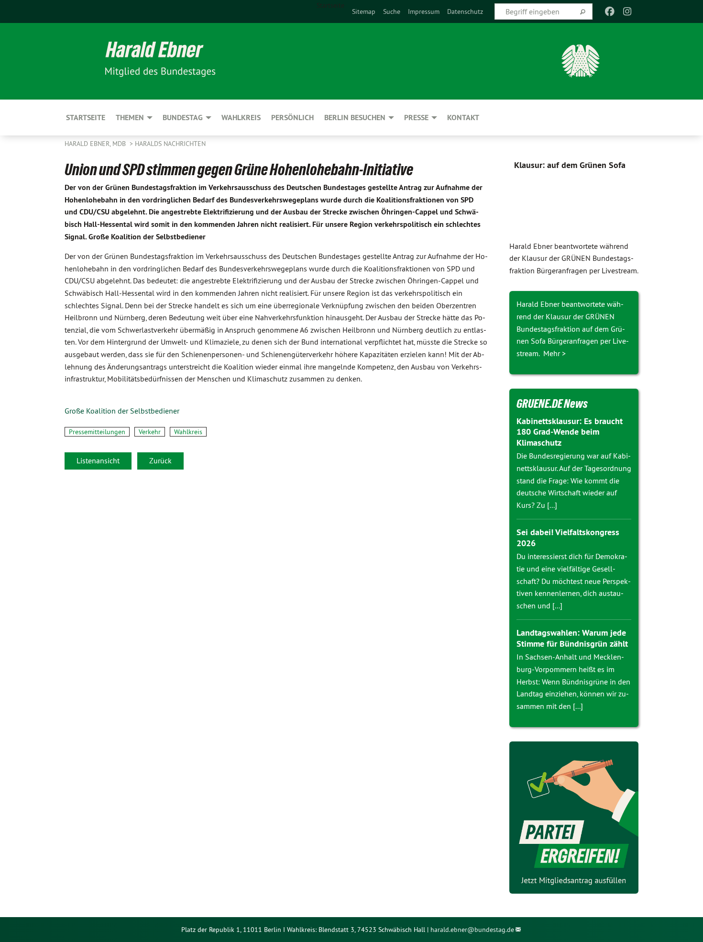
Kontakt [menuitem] (463, 117)
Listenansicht (98, 460)
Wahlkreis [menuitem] (241, 117)
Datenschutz (465, 11)
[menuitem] (363, 11)
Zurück (160, 460)
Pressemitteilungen (97, 431)
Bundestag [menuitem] (183, 117)
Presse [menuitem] (416, 117)
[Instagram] (627, 11)
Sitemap (363, 11)
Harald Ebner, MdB (96, 143)
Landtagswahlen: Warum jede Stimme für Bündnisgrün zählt (572, 638)
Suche (391, 11)
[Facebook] (610, 11)
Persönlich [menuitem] (292, 117)
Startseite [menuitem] (330, 5)
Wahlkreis (188, 431)
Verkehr (150, 431)
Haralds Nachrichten (170, 143)
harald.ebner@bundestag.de (472, 929)
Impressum (423, 11)
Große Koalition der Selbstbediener (122, 410)
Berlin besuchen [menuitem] (354, 117)
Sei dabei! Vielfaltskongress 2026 (567, 538)
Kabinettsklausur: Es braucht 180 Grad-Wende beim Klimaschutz (569, 431)
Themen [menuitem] (130, 117)
